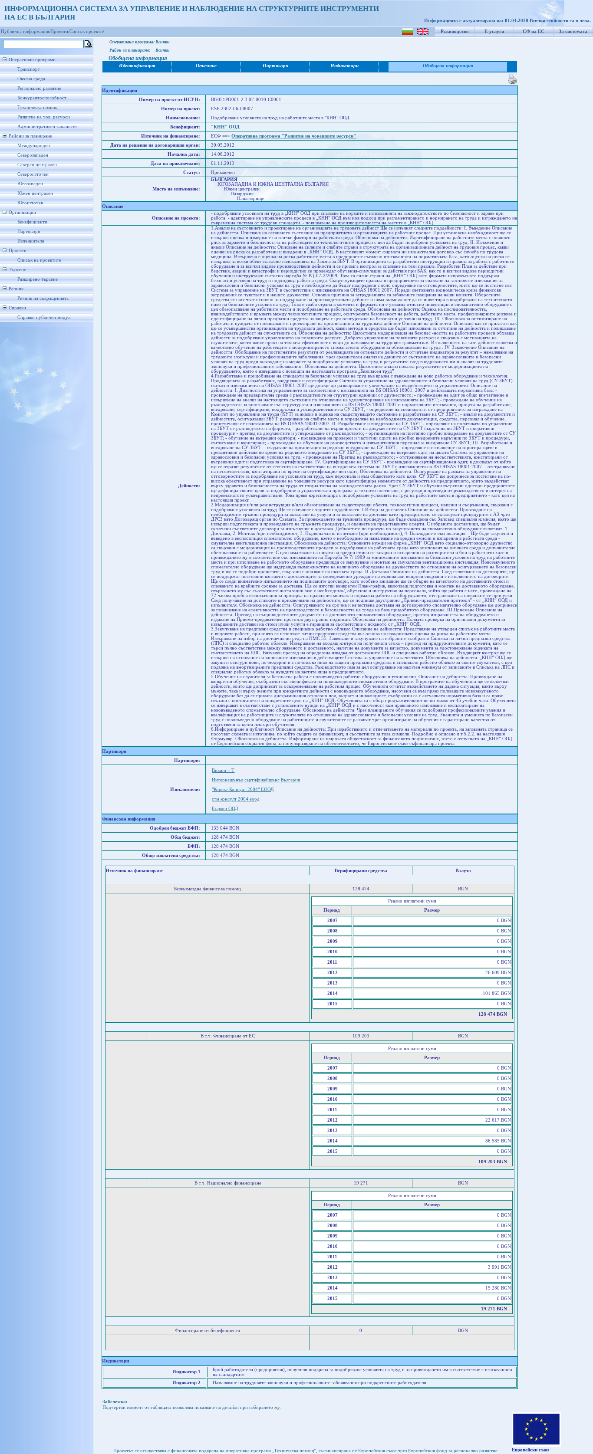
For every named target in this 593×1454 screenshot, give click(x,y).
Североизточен (33, 174)
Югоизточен (30, 202)
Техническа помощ (37, 107)
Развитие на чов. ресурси (43, 117)
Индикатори (344, 65)
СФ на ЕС (533, 31)
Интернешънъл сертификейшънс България (256, 780)
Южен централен (35, 193)
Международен (33, 145)
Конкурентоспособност (41, 97)
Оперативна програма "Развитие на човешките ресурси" (293, 136)
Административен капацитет (47, 126)
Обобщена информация (448, 65)
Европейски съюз (530, 1449)
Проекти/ (59, 31)
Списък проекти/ (86, 31)
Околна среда (31, 78)
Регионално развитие (39, 88)
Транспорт (28, 69)
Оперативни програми (32, 59)
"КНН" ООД (225, 127)
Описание (206, 65)
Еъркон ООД (225, 808)
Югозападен (30, 183)
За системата (573, 31)
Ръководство (455, 31)
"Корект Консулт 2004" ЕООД (243, 789)
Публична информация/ (25, 31)
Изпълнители (30, 241)
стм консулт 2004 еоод (236, 799)
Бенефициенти (32, 222)
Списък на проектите (39, 260)
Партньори (28, 231)
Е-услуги (494, 31)
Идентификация (137, 65)
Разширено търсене (37, 279)
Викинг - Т (223, 770)
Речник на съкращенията (43, 298)
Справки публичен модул (43, 317)
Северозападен (32, 155)
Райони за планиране (30, 136)
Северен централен (37, 164)
